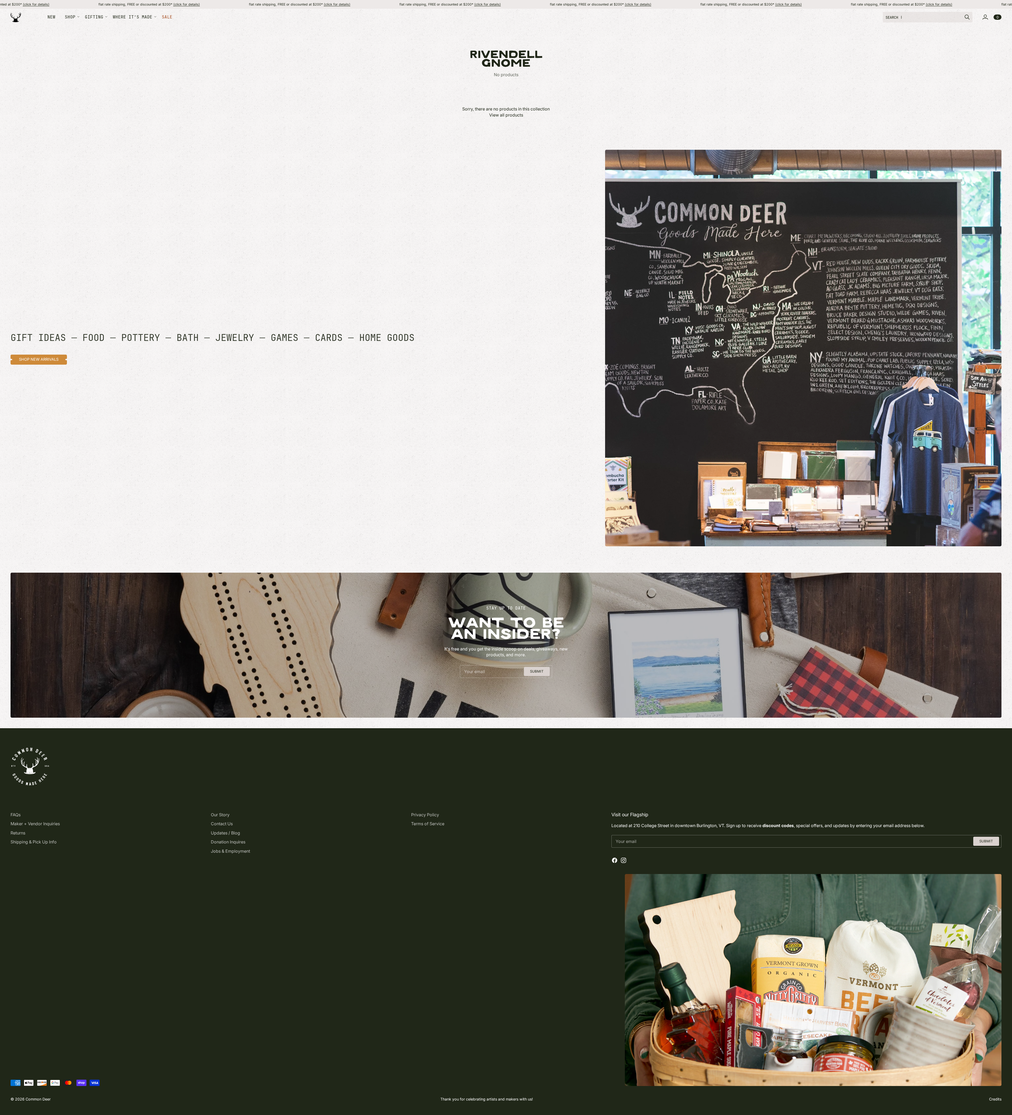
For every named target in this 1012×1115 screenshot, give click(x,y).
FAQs (16, 814)
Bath (188, 338)
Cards (329, 338)
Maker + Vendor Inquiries (35, 823)
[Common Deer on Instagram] (623, 860)
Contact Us (222, 823)
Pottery (140, 338)
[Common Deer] (16, 17)
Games (284, 338)
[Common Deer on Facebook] (614, 860)
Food (93, 338)
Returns (18, 833)
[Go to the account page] (985, 17)
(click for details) (73, 4)
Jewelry (234, 338)
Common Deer (38, 1099)
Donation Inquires (228, 841)
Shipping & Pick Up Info (34, 841)
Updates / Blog (225, 833)
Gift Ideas (38, 338)
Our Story (220, 814)
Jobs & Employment (230, 851)
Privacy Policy (425, 814)
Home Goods (387, 338)
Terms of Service (427, 823)
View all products (506, 115)
